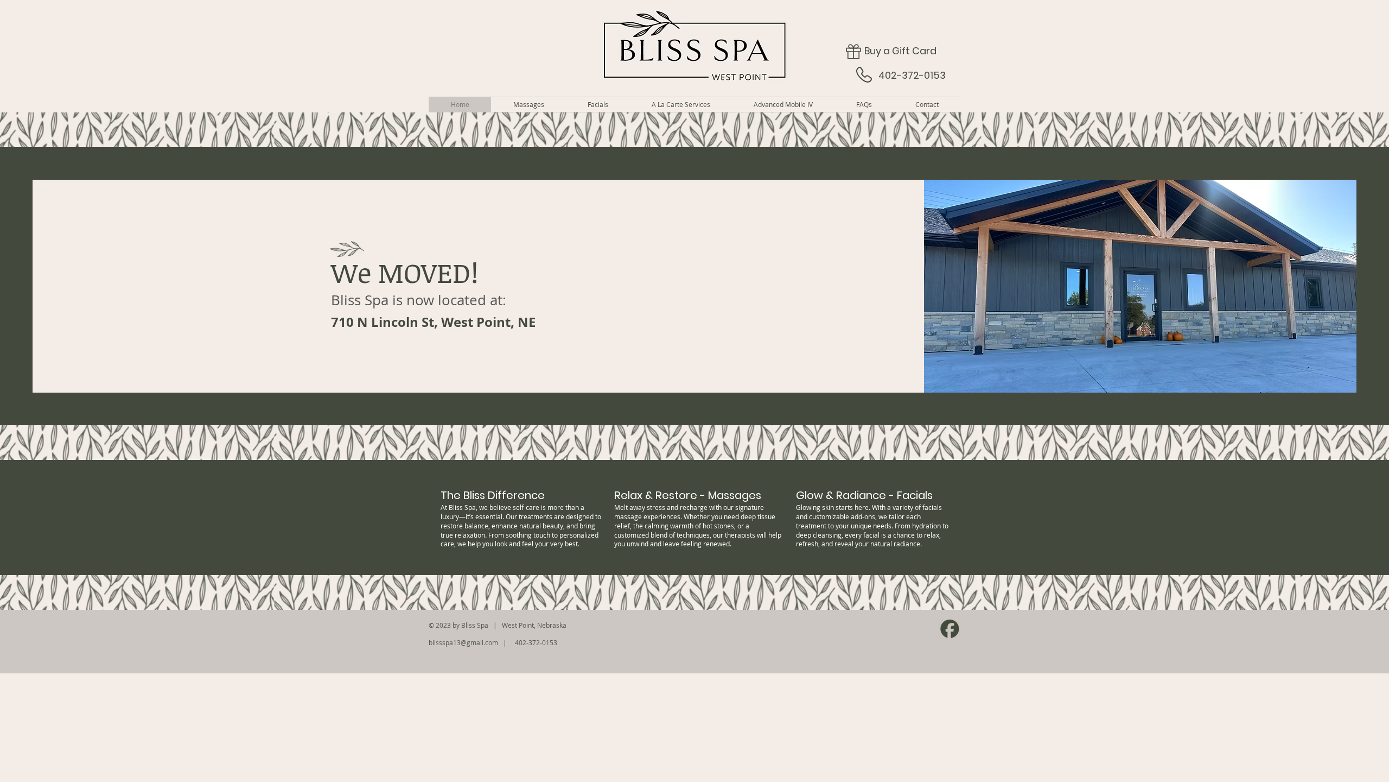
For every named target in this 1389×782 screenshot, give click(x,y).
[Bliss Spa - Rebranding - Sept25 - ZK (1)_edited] (949, 628)
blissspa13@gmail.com (463, 642)
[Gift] (853, 51)
